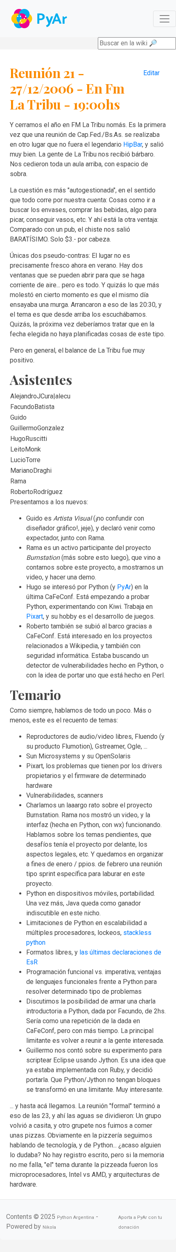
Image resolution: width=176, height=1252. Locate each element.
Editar (151, 73)
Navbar (40, 18)
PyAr (124, 587)
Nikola (49, 1227)
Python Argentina (75, 1217)
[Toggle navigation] (164, 19)
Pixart (34, 616)
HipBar (132, 144)
